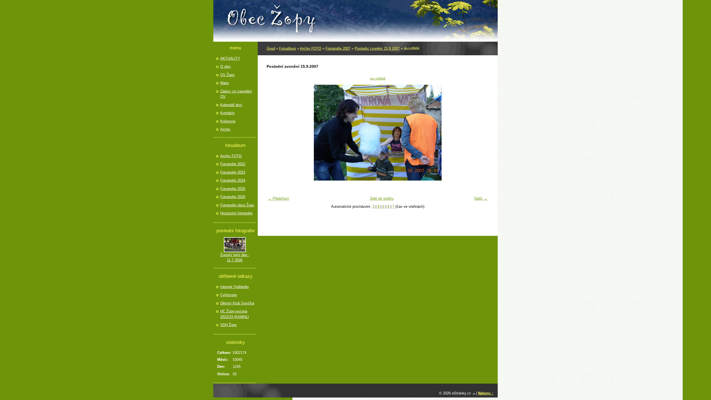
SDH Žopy (228, 325)
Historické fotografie (236, 213)
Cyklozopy (228, 295)
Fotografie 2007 (338, 48)
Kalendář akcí (231, 105)
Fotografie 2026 (232, 197)
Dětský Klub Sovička (237, 303)
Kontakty (227, 113)
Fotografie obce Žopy (237, 205)
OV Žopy (227, 75)
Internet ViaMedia (234, 287)
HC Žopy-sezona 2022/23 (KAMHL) (234, 314)
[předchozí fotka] (274, 133)
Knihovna (227, 121)
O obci (225, 66)
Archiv (225, 129)
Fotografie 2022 (232, 164)
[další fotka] (481, 133)
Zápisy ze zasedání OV (236, 94)
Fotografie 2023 (232, 172)
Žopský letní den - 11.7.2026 (234, 257)
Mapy (224, 83)
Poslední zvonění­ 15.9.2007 (377, 48)
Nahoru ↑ (486, 393)
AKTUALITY (230, 58)
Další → (480, 198)
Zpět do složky (382, 198)
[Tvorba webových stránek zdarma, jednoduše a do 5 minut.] (474, 393)
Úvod (271, 48)
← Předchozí (278, 198)
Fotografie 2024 (232, 180)
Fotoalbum (287, 48)
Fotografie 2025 (232, 189)
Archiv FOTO (310, 48)
